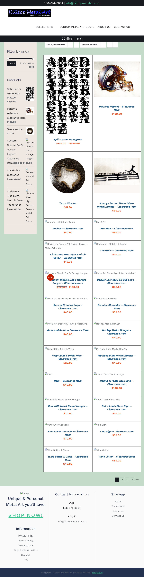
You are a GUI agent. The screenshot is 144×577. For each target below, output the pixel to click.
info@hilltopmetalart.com (83, 3)
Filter (11, 63)
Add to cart (110, 80)
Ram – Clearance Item (68, 380)
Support (25, 555)
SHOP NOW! (25, 515)
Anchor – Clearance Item (67, 228)
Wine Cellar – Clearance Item (117, 456)
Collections (118, 506)
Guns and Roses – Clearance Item (68, 330)
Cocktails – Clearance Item (117, 250)
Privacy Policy (25, 535)
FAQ (25, 559)
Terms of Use (26, 545)
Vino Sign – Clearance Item (117, 431)
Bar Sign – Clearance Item (116, 228)
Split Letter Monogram (68, 139)
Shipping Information (25, 550)
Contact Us (118, 515)
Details (79, 96)
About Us (118, 511)
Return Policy (25, 540)
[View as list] (115, 44)
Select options (61, 96)
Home (118, 501)
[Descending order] (76, 45)
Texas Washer (67, 203)
